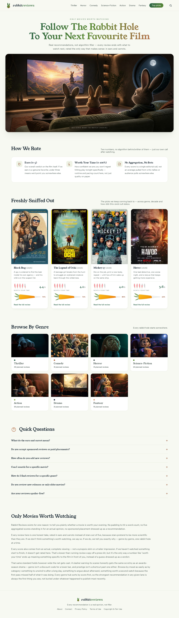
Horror (83, 5)
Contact (68, 609)
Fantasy (142, 5)
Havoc (137, 267)
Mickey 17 (99, 267)
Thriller (74, 5)
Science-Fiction (108, 5)
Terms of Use (95, 609)
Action (123, 5)
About (59, 609)
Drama (132, 5)
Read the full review (22, 305)
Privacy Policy (81, 609)
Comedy (94, 5)
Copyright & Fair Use (113, 609)
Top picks (156, 5)
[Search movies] (170, 5)
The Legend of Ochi (65, 267)
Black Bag (20, 267)
